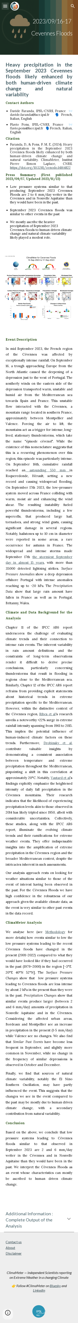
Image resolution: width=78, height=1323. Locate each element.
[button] (5, 6)
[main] (39, 27)
